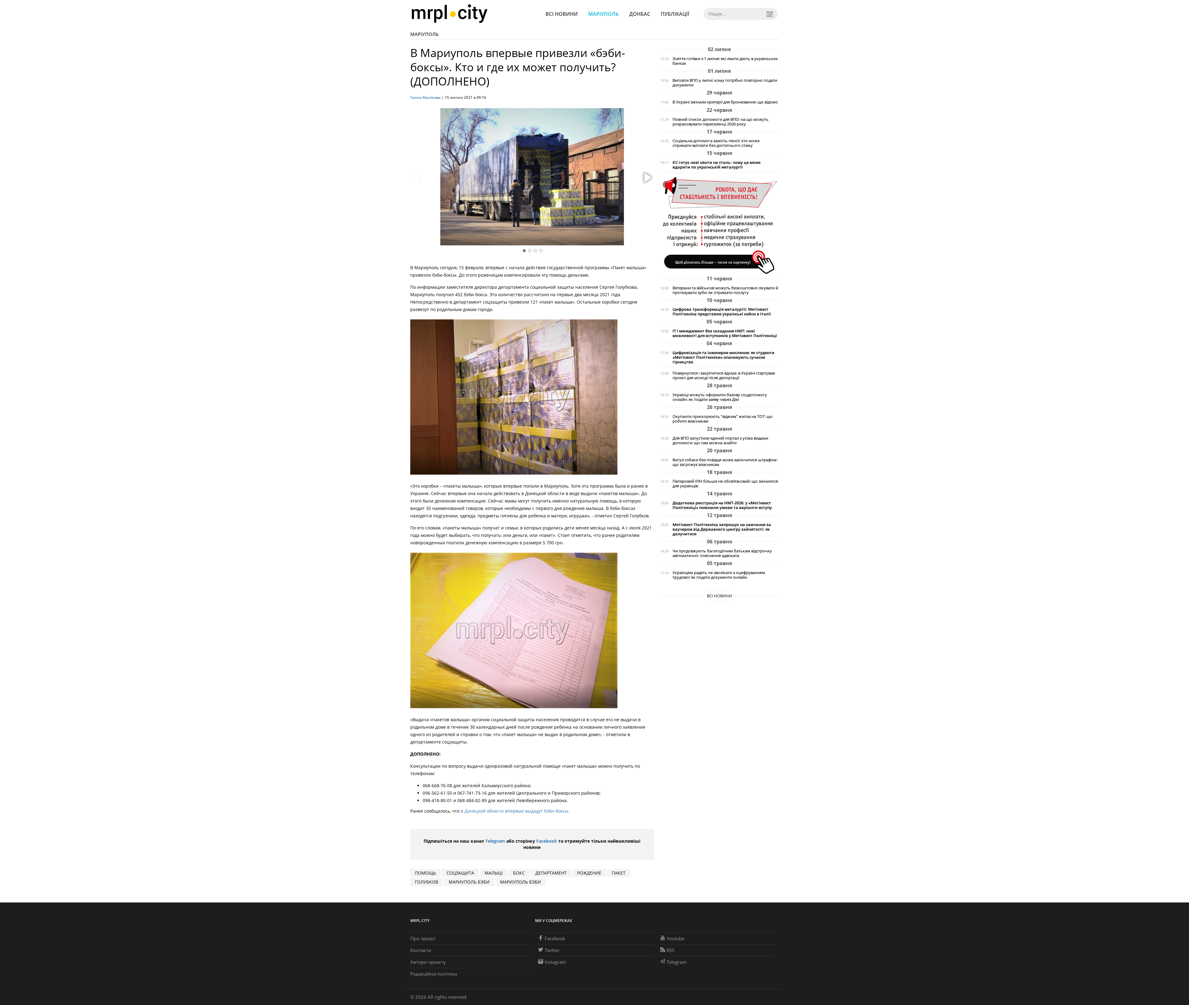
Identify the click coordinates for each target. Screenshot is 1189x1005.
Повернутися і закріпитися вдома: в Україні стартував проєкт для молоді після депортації (724, 375)
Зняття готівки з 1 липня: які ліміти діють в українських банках (725, 61)
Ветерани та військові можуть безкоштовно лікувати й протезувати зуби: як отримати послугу (725, 290)
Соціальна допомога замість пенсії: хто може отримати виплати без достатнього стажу (716, 143)
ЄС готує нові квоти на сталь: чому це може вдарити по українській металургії (716, 164)
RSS (670, 950)
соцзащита (460, 873)
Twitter (552, 950)
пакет (618, 873)
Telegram (495, 841)
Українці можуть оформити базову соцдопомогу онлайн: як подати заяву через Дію (720, 397)
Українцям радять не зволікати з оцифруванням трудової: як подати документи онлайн (719, 575)
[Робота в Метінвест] (719, 225)
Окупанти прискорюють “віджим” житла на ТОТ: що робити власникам (723, 419)
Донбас (639, 14)
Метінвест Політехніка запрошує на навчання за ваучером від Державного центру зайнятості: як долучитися (722, 529)
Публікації (675, 14)
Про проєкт (423, 938)
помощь (425, 873)
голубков (426, 882)
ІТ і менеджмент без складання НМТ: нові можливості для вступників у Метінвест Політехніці (725, 333)
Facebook (546, 841)
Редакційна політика (433, 974)
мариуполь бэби (469, 882)
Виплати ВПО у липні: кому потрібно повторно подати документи (725, 82)
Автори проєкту (428, 962)
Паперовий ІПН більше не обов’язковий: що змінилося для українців (725, 483)
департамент (551, 873)
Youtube (675, 938)
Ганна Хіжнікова (425, 97)
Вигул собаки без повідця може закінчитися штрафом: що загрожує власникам (725, 462)
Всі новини (562, 14)
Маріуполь (603, 14)
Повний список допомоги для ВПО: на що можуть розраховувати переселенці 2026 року (721, 121)
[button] (647, 178)
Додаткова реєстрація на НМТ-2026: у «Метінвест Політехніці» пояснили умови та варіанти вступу (722, 505)
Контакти (420, 950)
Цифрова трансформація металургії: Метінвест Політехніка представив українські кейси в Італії (722, 311)
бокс (519, 873)
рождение (589, 873)
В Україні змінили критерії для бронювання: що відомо (725, 102)
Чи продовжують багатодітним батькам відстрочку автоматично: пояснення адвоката (722, 553)
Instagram (555, 962)
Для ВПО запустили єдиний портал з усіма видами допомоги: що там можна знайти (720, 440)
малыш (494, 873)
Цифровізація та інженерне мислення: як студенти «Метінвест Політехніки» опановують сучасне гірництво (723, 357)
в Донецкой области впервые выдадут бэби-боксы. (514, 811)
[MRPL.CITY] (449, 14)
